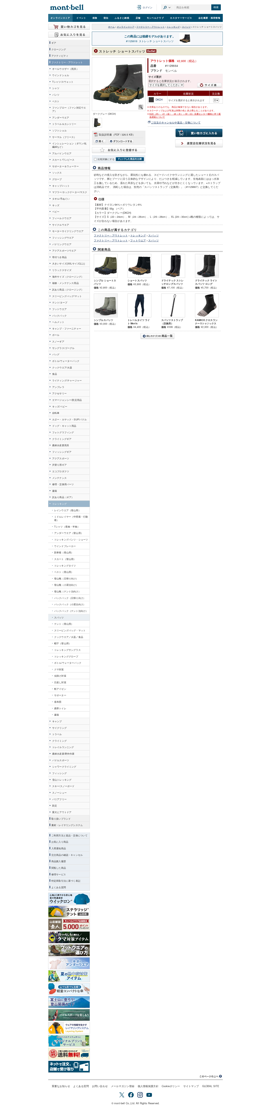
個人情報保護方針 (148, 1086)
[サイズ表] (209, 85)
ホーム (111, 26)
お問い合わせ (100, 1086)
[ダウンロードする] (121, 142)
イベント (81, 17)
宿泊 (106, 17)
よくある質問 (81, 1086)
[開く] (101, 142)
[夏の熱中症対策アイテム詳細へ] (69, 976)
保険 (94, 17)
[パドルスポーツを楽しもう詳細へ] (69, 1015)
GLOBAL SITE (210, 1086)
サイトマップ (191, 1086)
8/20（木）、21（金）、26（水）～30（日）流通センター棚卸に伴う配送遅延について (185, 115)
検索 (216, 7)
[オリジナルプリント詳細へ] (69, 1041)
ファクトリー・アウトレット (150, 26)
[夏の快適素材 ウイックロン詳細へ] (69, 899)
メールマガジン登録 (122, 1086)
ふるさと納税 (122, 17)
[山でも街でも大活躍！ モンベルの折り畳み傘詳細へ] (69, 989)
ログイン (147, 7)
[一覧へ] (157, 336)
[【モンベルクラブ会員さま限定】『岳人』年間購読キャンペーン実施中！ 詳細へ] (69, 924)
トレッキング (173, 26)
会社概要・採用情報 (209, 17)
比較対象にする (106, 159)
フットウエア (138, 240)
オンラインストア (60, 17)
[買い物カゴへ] (69, 27)
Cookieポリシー (171, 1086)
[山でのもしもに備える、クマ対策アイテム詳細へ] (69, 937)
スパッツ (186, 26)
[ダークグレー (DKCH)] (118, 84)
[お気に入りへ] (69, 35)
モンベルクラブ (155, 17)
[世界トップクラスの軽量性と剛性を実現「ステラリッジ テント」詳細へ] (69, 911)
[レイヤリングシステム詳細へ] (69, 1028)
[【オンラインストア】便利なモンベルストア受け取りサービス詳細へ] (69, 1067)
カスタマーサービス (181, 17)
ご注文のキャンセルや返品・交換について (176, 122)
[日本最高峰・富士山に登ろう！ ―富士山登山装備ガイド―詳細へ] (69, 1002)
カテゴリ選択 (167, 7)
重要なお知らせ (61, 1086)
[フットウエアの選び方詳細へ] (69, 950)
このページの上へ (211, 1076)
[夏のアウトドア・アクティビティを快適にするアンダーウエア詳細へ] (69, 963)
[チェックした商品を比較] (130, 159)
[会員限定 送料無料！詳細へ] (69, 1054)
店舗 (138, 17)
